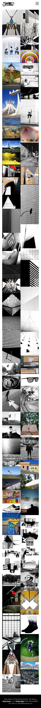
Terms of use (6, 701)
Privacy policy (20, 701)
